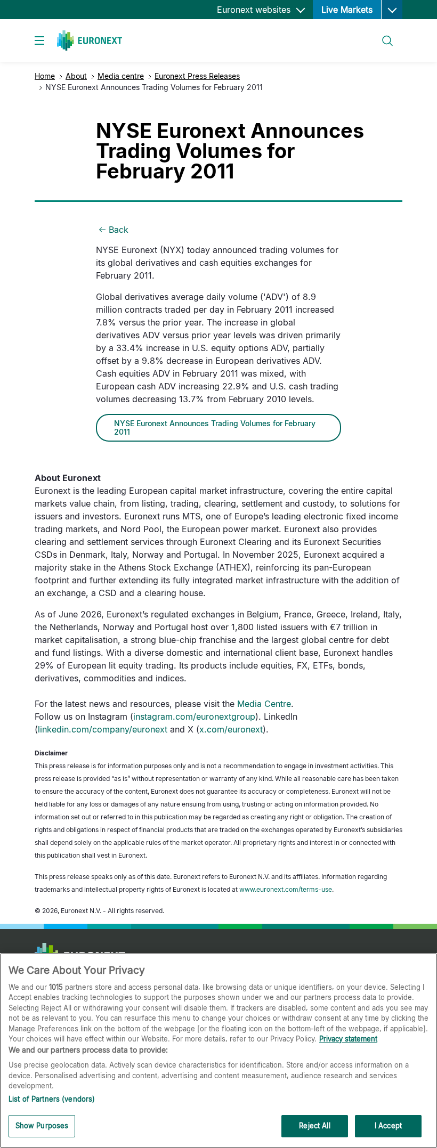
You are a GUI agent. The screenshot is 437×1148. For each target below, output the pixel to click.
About (76, 75)
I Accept (388, 1125)
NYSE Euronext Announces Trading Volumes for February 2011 (214, 427)
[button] (391, 9)
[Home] (89, 40)
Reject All (314, 1125)
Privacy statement (348, 1039)
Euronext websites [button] (255, 9)
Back (118, 229)
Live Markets (347, 9)
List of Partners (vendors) (52, 1099)
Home (45, 75)
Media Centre (264, 703)
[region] (218, 1050)
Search (382, 34)
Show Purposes (42, 1125)
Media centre (121, 75)
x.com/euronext (231, 729)
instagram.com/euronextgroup (194, 716)
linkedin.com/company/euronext (102, 729)
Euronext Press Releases (197, 75)
